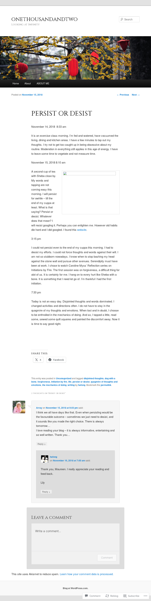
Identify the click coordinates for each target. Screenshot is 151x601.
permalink (106, 385)
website (81, 230)
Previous (123, 94)
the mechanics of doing (54, 385)
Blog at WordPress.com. (75, 588)
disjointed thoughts (94, 378)
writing (71, 385)
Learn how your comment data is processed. (86, 574)
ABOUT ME (43, 83)
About (27, 83)
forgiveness (44, 381)
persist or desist (81, 381)
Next (136, 94)
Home (16, 83)
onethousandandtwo (44, 19)
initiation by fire (59, 381)
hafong (81, 385)
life (69, 381)
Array (39, 407)
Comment (107, 557)
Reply (42, 443)
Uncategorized (63, 378)
